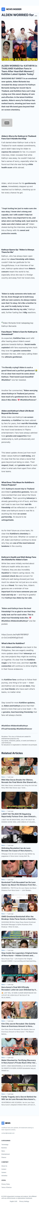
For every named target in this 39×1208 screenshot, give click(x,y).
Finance (3, 1157)
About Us (4, 1166)
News (3, 1151)
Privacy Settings (24, 1201)
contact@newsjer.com (8, 1133)
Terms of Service (6, 1187)
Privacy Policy (5, 1184)
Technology (4, 1144)
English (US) (13, 1201)
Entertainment (5, 1154)
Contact (3, 1169)
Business (4, 1147)
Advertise (4, 1175)
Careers (3, 1172)
